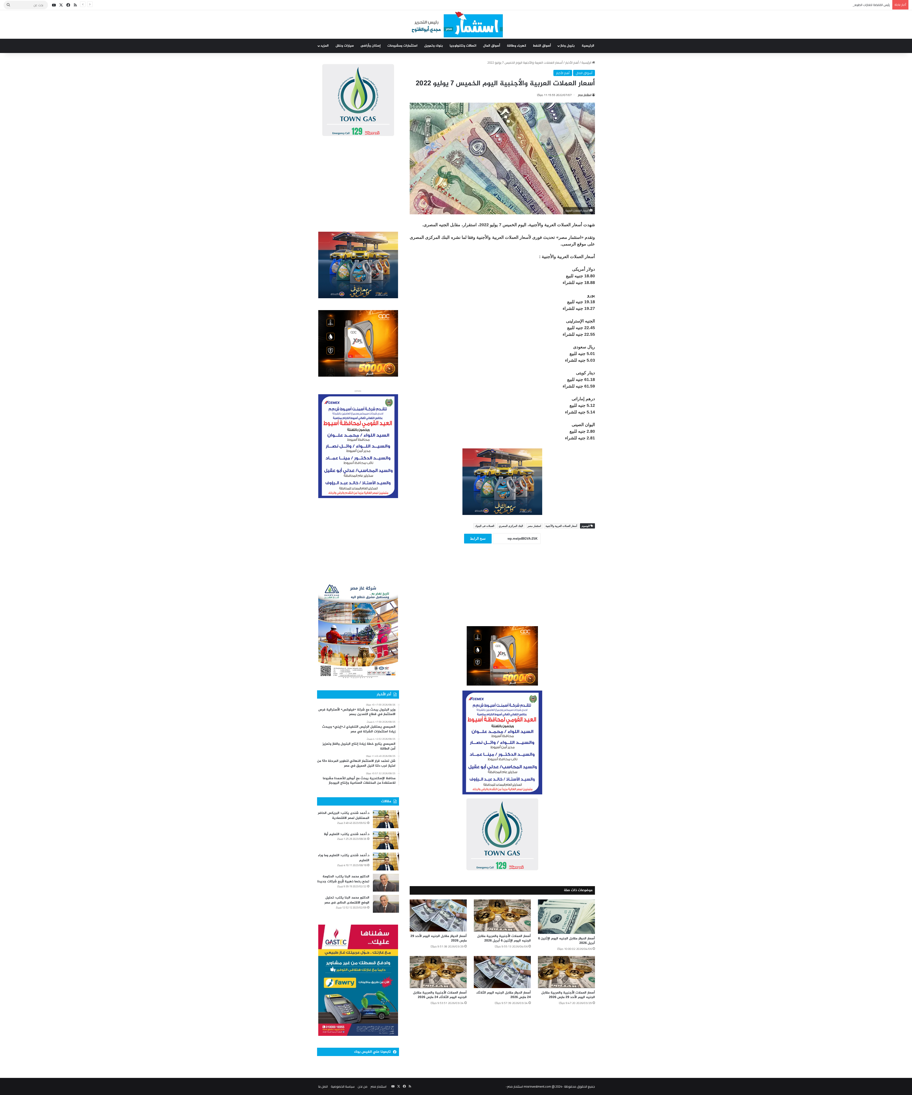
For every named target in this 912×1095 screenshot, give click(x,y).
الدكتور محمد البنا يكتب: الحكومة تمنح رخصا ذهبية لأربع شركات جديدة (343, 879)
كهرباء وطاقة (516, 45)
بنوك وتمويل (433, 45)
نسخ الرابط (478, 538)
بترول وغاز (567, 45)
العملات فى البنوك (484, 525)
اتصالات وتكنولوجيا (463, 45)
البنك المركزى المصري (511, 525)
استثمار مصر (584, 95)
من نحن (362, 1086)
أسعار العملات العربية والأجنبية (561, 525)
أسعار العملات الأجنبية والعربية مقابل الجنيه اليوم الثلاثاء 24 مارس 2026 (440, 995)
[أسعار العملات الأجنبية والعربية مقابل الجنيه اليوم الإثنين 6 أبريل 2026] (502, 915)
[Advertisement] (502, 591)
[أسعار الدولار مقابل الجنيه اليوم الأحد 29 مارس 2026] (438, 915)
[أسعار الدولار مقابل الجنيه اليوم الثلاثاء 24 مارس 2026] (502, 972)
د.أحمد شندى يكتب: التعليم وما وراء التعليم (343, 858)
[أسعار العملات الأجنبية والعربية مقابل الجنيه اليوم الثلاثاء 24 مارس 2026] (438, 972)
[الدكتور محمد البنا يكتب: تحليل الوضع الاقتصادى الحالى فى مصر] (386, 904)
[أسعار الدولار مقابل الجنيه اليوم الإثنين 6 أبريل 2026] (566, 916)
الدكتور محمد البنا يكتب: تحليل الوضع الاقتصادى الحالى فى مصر (346, 900)
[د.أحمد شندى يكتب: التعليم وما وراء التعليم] (386, 861)
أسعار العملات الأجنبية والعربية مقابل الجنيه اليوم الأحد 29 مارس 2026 (568, 995)
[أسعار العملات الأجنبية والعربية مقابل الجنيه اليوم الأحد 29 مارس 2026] (566, 972)
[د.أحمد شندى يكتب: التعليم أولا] (386, 840)
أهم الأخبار (572, 62)
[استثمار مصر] (456, 24)
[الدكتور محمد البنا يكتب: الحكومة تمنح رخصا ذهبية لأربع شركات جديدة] (386, 883)
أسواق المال (491, 45)
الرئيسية (588, 45)
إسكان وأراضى (371, 45)
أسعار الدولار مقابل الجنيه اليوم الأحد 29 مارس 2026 (438, 938)
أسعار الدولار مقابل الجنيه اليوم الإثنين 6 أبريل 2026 (566, 941)
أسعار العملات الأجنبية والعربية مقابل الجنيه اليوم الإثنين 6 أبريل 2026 (504, 938)
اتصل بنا (323, 1086)
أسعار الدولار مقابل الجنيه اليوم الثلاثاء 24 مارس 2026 (503, 995)
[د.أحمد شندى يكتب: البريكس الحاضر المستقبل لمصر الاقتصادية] (386, 819)
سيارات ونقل (345, 45)
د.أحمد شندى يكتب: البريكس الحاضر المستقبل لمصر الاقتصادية (343, 815)
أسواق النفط (542, 45)
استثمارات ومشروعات (402, 45)
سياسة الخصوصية (343, 1086)
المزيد (324, 45)
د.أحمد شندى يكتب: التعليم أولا (346, 834)
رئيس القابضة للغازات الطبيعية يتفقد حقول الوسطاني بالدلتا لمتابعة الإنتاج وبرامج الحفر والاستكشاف (825, 5)
